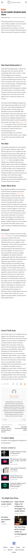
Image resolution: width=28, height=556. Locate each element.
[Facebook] (13, 384)
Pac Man (5, 160)
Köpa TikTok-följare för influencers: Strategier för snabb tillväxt (20, 506)
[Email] (24, 384)
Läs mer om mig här (17, 416)
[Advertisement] (14, 49)
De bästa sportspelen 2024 (5, 519)
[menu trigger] (2, 2)
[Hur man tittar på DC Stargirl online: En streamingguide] (21, 520)
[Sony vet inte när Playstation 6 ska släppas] (5, 470)
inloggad (13, 440)
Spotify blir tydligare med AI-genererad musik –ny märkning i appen (18, 485)
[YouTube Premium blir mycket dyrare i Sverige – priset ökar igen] (5, 462)
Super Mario (19, 193)
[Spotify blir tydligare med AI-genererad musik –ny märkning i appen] (5, 486)
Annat (3, 9)
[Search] (26, 2)
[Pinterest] (21, 384)
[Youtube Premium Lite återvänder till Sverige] (5, 478)
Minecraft (4, 236)
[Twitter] (17, 384)
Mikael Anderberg (5, 17)
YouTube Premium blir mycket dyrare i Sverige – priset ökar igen (18, 460)
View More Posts (14, 397)
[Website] (22, 420)
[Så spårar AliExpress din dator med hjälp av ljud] (5, 453)
